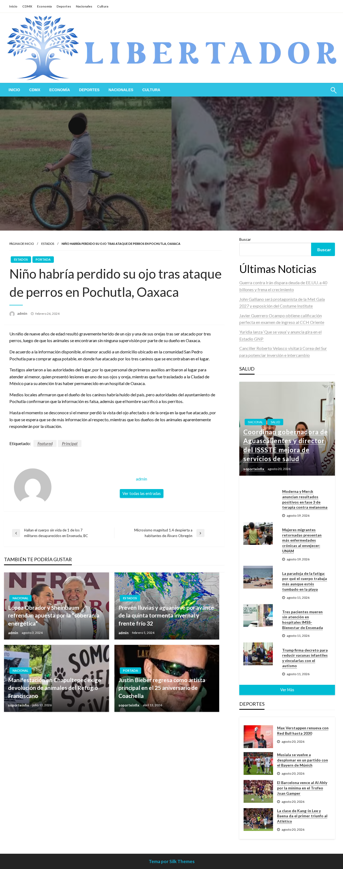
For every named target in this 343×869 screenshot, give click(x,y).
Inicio (13, 6)
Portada (43, 259)
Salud (275, 422)
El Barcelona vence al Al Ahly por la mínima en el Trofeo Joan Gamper (302, 787)
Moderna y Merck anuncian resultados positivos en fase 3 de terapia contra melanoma (304, 499)
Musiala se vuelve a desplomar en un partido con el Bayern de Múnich (302, 759)
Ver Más (287, 689)
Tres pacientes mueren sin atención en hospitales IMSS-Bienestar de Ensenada (302, 619)
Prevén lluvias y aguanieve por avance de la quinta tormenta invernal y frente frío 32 (166, 615)
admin (22, 313)
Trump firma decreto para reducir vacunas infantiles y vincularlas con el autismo (305, 658)
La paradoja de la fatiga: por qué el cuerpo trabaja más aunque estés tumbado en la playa (304, 581)
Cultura (102, 6)
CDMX (27, 6)
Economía (44, 6)
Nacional (20, 598)
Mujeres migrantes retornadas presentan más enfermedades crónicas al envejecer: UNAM (302, 540)
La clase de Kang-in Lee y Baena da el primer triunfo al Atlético (302, 815)
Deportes (64, 6)
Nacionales (84, 6)
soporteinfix (19, 705)
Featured (45, 443)
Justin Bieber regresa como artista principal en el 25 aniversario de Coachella (161, 687)
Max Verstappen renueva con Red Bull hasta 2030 (303, 730)
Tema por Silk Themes (172, 861)
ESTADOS (47, 243)
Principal (69, 443)
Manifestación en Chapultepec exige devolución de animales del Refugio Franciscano (54, 687)
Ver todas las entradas (141, 493)
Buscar (245, 239)
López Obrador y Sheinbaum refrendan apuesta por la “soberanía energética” (53, 615)
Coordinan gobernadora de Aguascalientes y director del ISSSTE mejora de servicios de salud (285, 445)
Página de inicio (21, 243)
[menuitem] (14, 90)
